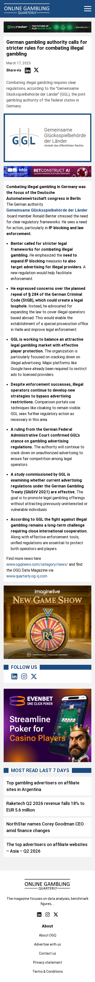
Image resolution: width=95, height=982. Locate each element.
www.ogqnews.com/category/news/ (37, 564)
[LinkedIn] (27, 71)
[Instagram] (24, 677)
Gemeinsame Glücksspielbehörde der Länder (47, 210)
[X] (36, 71)
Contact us (47, 953)
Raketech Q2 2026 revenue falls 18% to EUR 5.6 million (45, 807)
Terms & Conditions (47, 971)
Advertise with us (47, 944)
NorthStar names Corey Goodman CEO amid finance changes (45, 827)
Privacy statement (47, 962)
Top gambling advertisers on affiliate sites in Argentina (42, 786)
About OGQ (47, 935)
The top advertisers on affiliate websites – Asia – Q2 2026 (46, 848)
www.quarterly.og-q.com (26, 576)
